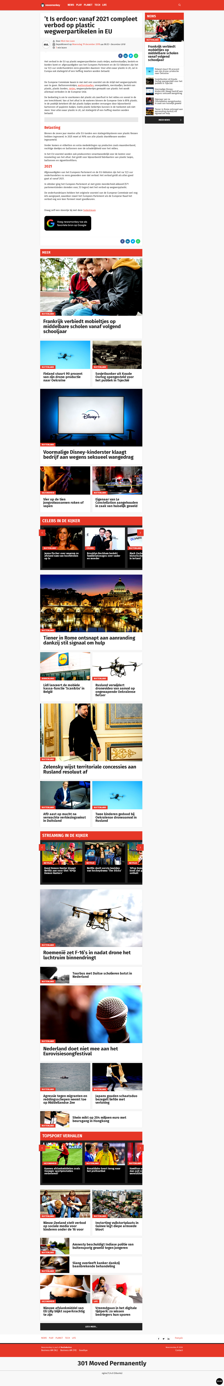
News (71, 4)
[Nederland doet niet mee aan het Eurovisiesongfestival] (91, 987)
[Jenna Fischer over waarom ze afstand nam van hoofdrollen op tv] (62, 529)
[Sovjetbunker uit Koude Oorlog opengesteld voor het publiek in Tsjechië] (117, 342)
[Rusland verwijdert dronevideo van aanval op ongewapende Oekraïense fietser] (117, 653)
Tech (97, 4)
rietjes (72, 88)
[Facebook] (158, 1338)
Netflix (48, 863)
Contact (179, 1350)
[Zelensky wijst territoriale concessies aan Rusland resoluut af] (91, 705)
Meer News (171, 120)
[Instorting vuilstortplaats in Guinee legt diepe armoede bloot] (117, 1191)
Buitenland (48, 314)
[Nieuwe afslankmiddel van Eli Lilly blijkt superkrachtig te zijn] (65, 1276)
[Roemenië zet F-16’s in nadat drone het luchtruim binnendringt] (91, 890)
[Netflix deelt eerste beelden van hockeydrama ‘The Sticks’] (105, 843)
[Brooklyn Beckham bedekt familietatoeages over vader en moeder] (105, 529)
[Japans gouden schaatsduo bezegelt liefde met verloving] (117, 1064)
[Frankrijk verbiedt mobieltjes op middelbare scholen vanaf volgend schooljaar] (91, 259)
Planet (88, 4)
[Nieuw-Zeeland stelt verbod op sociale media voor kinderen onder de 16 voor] (65, 1191)
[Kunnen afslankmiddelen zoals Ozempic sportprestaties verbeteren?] (62, 1144)
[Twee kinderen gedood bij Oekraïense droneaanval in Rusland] (117, 782)
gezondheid (48, 492)
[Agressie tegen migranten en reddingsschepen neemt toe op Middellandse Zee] (65, 1064)
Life (104, 4)
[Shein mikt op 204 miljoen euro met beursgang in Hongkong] (54, 1112)
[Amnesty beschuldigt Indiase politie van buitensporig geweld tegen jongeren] (54, 1239)
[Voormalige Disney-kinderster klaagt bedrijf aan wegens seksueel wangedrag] (91, 390)
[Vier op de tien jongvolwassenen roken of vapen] (65, 468)
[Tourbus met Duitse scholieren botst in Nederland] (54, 968)
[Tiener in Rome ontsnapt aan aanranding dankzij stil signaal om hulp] (91, 576)
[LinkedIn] (168, 1338)
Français (179, 1338)
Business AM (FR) (68, 1350)
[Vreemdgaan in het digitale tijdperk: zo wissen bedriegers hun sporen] (117, 1276)
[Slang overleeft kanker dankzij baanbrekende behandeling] (54, 1258)
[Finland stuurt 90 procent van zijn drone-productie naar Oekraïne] (65, 342)
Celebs (90, 548)
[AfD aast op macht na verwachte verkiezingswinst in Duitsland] (65, 782)
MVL (46, 44)
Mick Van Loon (68, 41)
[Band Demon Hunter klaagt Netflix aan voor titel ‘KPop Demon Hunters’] (62, 843)
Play (79, 4)
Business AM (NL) (49, 1350)
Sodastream (89, 210)
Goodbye (83, 1350)
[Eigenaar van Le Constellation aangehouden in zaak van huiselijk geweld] (117, 468)
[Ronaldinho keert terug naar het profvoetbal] (105, 1144)
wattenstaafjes (86, 85)
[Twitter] (163, 1338)
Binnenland (48, 678)
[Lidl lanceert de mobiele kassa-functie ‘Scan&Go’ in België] (65, 653)
